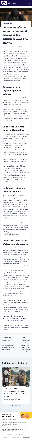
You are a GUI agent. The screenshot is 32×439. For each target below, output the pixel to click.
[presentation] (16, 376)
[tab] (12, 405)
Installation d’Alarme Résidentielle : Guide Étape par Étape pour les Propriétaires (24, 345)
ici (6, 330)
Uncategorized (7, 23)
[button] (29, 2)
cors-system (8, 46)
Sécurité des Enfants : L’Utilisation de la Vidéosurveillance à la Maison (8, 343)
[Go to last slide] (4, 385)
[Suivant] (27, 385)
